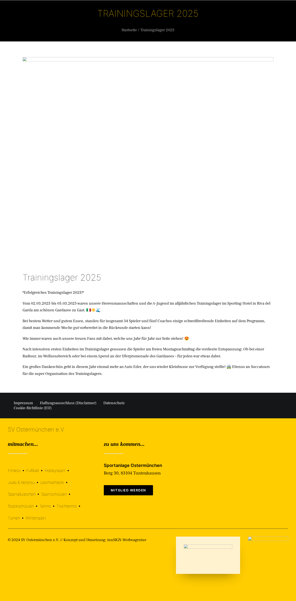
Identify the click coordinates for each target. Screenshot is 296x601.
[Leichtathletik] (55, 479)
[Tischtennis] (69, 503)
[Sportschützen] (56, 491)
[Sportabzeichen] (24, 491)
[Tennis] (48, 503)
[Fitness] (17, 468)
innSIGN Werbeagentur (126, 539)
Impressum (23, 403)
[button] (286, 20)
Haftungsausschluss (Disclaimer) (68, 403)
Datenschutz (114, 403)
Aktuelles (167, 20)
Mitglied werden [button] (128, 490)
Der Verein (112, 20)
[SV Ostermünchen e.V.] (19, 20)
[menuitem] (113, 20)
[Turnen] (17, 515)
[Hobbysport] (58, 467)
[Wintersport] (36, 515)
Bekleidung (194, 20)
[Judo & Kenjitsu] (24, 479)
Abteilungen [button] (140, 20)
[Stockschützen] (23, 503)
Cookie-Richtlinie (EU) (33, 408)
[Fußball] (35, 467)
